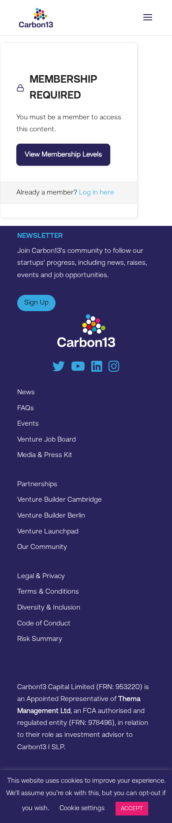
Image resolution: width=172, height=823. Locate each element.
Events (28, 423)
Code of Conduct (44, 623)
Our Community (42, 547)
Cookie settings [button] (82, 808)
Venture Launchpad (48, 531)
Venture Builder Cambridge (59, 499)
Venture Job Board (46, 439)
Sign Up (36, 302)
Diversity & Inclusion (48, 607)
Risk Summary (39, 639)
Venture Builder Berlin (51, 515)
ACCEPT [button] (132, 809)
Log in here (96, 192)
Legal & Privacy (41, 576)
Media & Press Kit (44, 455)
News (26, 392)
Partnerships (37, 484)
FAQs (25, 408)
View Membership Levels (63, 154)
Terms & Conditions (48, 591)
